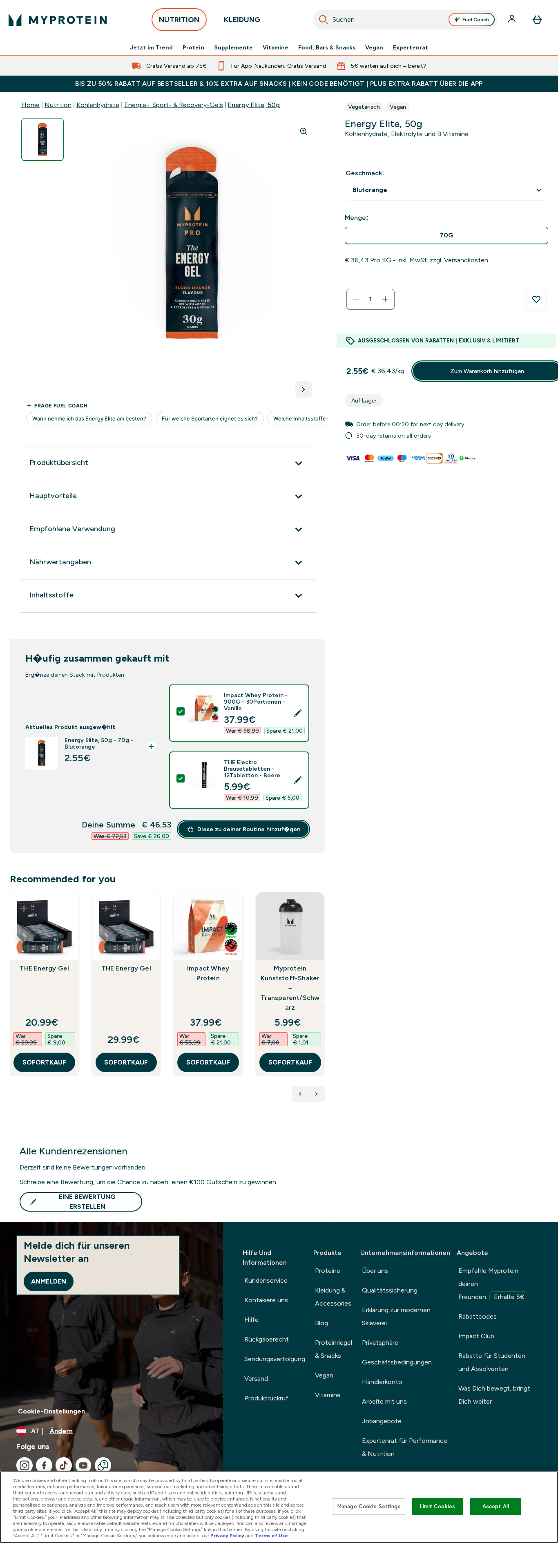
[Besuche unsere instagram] (24, 1465)
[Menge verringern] (356, 299)
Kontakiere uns (266, 1300)
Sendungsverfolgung (274, 1358)
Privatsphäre (380, 1342)
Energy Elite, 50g (254, 104)
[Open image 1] (42, 139)
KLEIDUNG (242, 20)
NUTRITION (179, 20)
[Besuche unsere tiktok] (64, 1465)
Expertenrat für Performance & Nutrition (404, 1447)
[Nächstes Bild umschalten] (303, 389)
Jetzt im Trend (151, 47)
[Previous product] (300, 1094)
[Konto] (512, 19)
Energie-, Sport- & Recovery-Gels (173, 104)
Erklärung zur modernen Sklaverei (396, 1316)
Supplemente (233, 47)
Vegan (374, 47)
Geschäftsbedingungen (397, 1362)
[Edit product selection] (298, 713)
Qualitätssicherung (389, 1290)
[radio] (446, 235)
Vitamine (275, 47)
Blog (321, 1322)
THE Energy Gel (44, 968)
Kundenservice (266, 1280)
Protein (193, 47)
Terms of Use (271, 1536)
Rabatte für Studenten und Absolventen (491, 1362)
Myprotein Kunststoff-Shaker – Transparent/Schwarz (290, 988)
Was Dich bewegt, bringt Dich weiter (494, 1395)
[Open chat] (103, 1465)
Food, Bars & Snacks (326, 47)
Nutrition (58, 104)
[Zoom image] (303, 131)
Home (30, 104)
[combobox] (405, 19)
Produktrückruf (266, 1398)
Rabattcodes (477, 1316)
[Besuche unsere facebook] (44, 1465)
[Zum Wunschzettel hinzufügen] (536, 299)
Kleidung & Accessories (333, 1297)
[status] (370, 299)
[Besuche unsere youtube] (83, 1465)
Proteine (327, 1270)
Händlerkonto (382, 1381)
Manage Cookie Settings (369, 1506)
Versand (256, 1378)
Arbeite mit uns (384, 1401)
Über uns (375, 1270)
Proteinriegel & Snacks (333, 1349)
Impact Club (476, 1336)
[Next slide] (323, 1002)
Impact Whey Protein (208, 973)
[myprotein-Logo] (58, 19)
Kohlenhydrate (97, 104)
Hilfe (251, 1319)
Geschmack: (365, 173)
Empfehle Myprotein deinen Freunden (491, 1283)
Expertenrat (410, 47)
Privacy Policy (227, 1536)
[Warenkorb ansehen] (537, 19)
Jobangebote (382, 1421)
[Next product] (316, 1094)
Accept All (495, 1506)
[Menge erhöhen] (385, 299)
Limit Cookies (437, 1506)
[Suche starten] (323, 19)
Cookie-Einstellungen (51, 1411)
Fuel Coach (475, 19)
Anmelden (48, 1281)
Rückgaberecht (266, 1339)
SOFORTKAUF (44, 1062)
